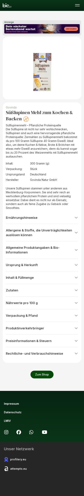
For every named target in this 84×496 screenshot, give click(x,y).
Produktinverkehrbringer (25, 328)
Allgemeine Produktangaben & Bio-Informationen (33, 250)
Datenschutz (12, 412)
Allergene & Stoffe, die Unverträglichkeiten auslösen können (39, 232)
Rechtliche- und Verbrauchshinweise (34, 353)
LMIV (7, 420)
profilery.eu (18, 459)
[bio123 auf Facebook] (18, 432)
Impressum (11, 403)
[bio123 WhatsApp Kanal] (31, 432)
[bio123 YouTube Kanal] (44, 432)
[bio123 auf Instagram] (6, 432)
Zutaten (12, 290)
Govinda (11, 107)
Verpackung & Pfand (22, 315)
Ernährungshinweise (22, 218)
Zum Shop (42, 374)
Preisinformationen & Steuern (29, 341)
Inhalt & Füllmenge (20, 278)
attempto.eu (18, 468)
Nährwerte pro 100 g (22, 303)
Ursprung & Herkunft (22, 265)
